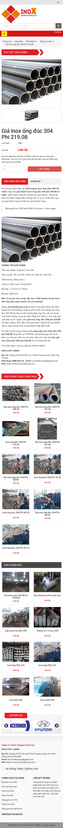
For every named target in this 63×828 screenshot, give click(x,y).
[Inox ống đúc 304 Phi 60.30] (15, 499)
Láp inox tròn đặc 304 (16, 630)
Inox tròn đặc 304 (9, 786)
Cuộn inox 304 (8, 791)
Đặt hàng (44, 169)
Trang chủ (7, 41)
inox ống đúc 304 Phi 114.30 (15, 443)
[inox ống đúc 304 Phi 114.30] (15, 428)
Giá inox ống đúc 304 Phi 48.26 (47, 513)
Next (56, 725)
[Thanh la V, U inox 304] (47, 617)
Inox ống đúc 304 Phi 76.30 (47, 477)
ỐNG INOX (30, 41)
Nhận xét (36, 181)
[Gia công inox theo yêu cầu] (47, 582)
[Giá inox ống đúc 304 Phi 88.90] (15, 464)
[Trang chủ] (19, 14)
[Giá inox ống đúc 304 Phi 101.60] (47, 428)
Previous (6, 725)
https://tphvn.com (27, 768)
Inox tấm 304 (15, 700)
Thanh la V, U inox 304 (47, 630)
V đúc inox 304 (8, 804)
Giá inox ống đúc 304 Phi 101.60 (47, 443)
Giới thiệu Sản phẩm (15, 181)
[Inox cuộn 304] (47, 686)
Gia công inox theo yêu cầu (47, 595)
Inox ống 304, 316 (47, 665)
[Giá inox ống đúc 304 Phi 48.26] (47, 499)
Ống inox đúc (46, 41)
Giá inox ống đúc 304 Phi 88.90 (16, 478)
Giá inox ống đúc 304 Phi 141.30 (47, 408)
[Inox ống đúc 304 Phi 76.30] (47, 464)
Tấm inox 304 (7, 795)
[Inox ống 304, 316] (47, 652)
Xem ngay (51, 208)
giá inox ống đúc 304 (38, 319)
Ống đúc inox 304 (9, 782)
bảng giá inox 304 (9, 800)
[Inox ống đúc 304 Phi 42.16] (15, 534)
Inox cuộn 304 (47, 700)
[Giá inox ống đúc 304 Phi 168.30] (15, 393)
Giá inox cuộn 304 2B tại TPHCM (16, 596)
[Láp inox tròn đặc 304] (15, 617)
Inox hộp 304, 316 (15, 665)
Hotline (57, 32)
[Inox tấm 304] (15, 686)
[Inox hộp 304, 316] (15, 652)
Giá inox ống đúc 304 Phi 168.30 (30, 346)
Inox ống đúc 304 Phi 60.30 (15, 512)
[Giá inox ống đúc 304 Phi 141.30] (47, 393)
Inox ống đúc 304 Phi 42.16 (15, 548)
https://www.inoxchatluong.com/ (21, 762)
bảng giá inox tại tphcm (12, 808)
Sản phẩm (18, 41)
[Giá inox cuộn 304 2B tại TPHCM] (15, 582)
